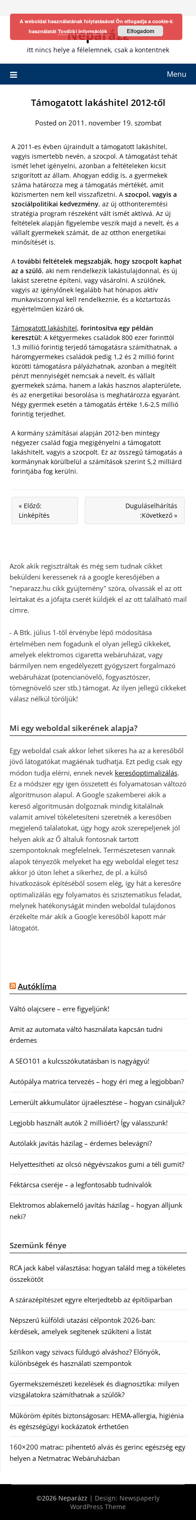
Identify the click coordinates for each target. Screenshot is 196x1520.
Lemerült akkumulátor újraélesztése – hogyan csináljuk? (97, 1102)
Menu (176, 74)
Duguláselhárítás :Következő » (151, 510)
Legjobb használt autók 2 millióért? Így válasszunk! (89, 1122)
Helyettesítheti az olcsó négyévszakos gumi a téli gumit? (97, 1164)
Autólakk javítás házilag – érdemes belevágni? (81, 1143)
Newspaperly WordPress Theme (115, 1502)
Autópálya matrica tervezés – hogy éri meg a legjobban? (97, 1081)
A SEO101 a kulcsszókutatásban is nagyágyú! (80, 1060)
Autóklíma (37, 986)
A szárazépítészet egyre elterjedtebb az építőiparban (91, 1299)
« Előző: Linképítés (34, 510)
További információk (82, 31)
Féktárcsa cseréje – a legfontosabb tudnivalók (81, 1184)
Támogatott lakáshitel (44, 328)
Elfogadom (141, 31)
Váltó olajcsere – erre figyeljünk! (59, 1008)
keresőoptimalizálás (146, 772)
